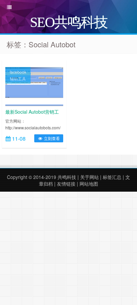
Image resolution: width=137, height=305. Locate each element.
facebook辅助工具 (18, 75)
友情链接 (66, 183)
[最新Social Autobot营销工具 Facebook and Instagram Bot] (34, 85)
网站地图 (88, 183)
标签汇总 (112, 177)
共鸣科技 (67, 177)
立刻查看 (51, 138)
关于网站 (89, 177)
